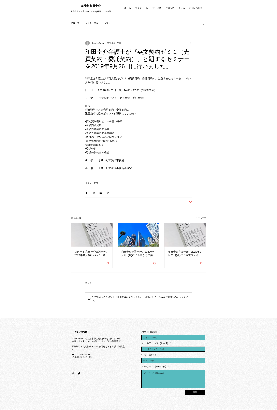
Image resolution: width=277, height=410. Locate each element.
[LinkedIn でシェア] (100, 192)
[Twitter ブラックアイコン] (79, 373)
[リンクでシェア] (107, 192)
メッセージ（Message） (154, 366)
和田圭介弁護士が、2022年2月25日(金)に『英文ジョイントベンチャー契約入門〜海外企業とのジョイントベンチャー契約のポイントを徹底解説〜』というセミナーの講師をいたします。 (185, 253)
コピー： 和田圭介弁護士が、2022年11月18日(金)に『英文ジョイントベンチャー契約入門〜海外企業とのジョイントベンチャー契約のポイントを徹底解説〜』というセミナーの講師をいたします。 (91, 253)
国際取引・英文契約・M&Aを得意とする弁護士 (92, 11)
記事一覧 (75, 23)
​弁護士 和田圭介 (91, 5)
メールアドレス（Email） (155, 343)
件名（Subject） (150, 354)
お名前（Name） (150, 332)
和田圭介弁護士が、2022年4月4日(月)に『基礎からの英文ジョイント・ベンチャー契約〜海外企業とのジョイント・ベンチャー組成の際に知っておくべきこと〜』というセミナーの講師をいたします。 (138, 253)
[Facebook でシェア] (86, 192)
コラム (107, 23)
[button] (202, 23)
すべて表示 (201, 217)
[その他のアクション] (190, 43)
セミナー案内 (91, 23)
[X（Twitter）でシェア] (93, 192)
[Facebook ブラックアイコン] (73, 373)
